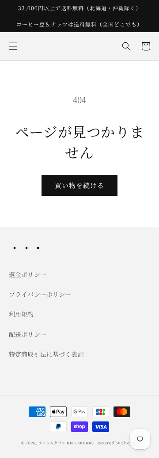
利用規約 (21, 314)
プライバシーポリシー (40, 294)
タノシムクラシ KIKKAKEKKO (66, 442)
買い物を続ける (79, 185)
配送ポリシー (27, 334)
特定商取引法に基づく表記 (46, 354)
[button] (13, 46)
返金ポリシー (27, 274)
